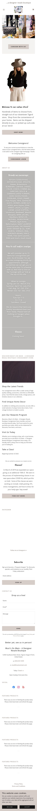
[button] (4, 9)
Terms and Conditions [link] (18, 786)
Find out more (18, 496)
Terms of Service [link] (17, 635)
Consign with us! (18, 46)
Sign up (18, 582)
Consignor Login (18, 159)
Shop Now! (18, 132)
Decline (10, 807)
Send (18, 628)
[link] (18, 9)
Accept (27, 807)
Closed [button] (20, 670)
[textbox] (18, 576)
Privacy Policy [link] (29, 634)
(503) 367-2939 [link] (19, 661)
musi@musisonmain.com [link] (19, 665)
